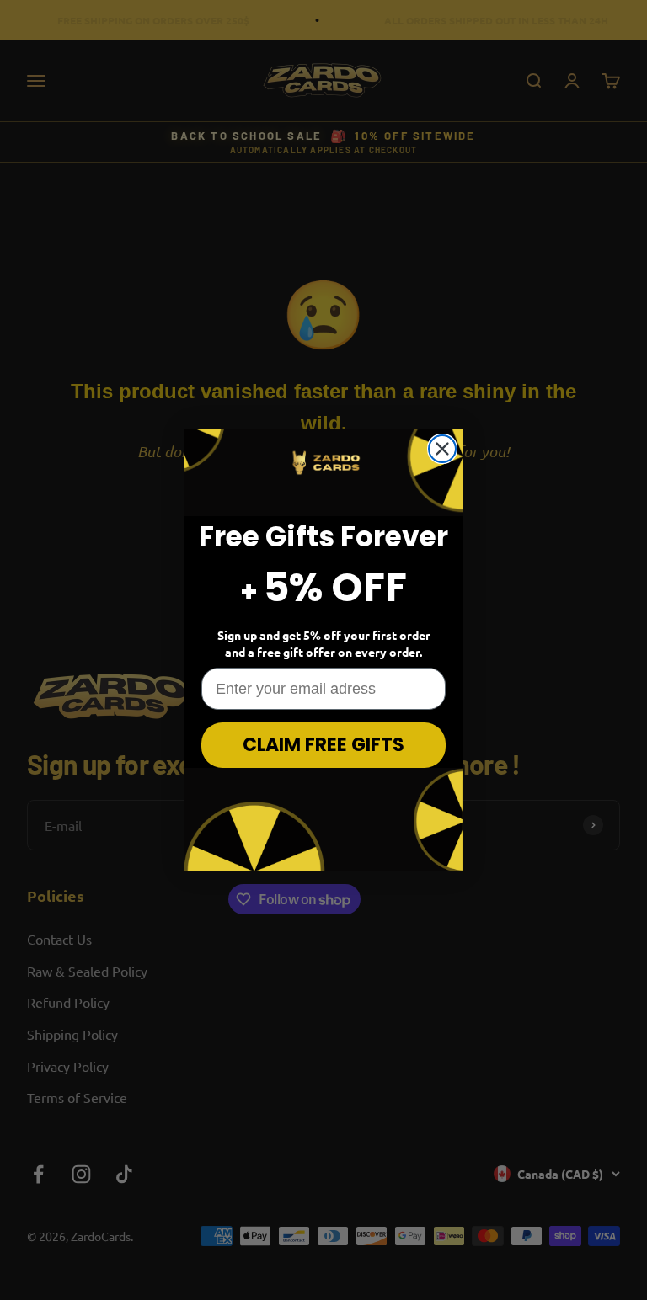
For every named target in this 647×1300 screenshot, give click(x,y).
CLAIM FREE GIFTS (323, 745)
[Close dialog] (442, 448)
